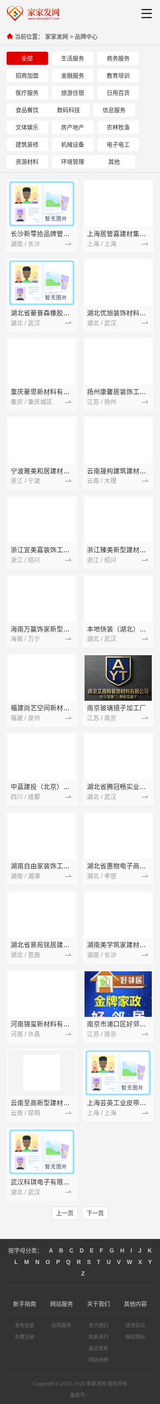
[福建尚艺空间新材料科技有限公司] (41, 678)
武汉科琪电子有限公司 (43, 1182)
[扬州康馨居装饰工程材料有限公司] (118, 362)
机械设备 (72, 144)
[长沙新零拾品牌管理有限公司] (41, 203)
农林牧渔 (118, 127)
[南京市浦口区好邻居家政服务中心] (118, 994)
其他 (114, 161)
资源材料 (27, 161)
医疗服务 (27, 92)
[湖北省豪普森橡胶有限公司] (41, 282)
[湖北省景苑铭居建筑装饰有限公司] (41, 915)
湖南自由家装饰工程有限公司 (53, 866)
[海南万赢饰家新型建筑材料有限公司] (41, 599)
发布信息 (24, 1325)
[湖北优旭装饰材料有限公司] (118, 283)
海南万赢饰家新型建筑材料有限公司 (63, 629)
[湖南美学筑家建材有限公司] (118, 915)
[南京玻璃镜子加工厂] (118, 678)
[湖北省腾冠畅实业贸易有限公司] (118, 757)
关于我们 (98, 1325)
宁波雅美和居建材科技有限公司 (57, 471)
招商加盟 (27, 75)
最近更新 (98, 1348)
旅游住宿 (72, 92)
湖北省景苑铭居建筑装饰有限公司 (60, 944)
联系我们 (98, 1337)
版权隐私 (135, 1337)
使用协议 (135, 1325)
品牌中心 (86, 36)
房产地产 (72, 127)
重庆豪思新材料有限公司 (47, 391)
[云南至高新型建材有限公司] (41, 1073)
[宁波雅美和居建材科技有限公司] (41, 441)
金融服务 (72, 75)
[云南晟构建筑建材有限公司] (118, 441)
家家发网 (56, 36)
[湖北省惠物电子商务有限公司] (118, 836)
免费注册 (24, 1337)
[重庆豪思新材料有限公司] (41, 362)
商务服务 (118, 58)
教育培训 (118, 75)
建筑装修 (27, 144)
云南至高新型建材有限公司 (50, 1102)
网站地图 (98, 1360)
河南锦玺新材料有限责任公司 (53, 1024)
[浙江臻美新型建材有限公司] (118, 520)
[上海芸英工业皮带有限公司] (118, 1072)
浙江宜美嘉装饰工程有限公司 (53, 549)
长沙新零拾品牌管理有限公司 (53, 233)
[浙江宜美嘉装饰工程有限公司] (41, 520)
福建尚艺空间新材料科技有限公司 (60, 707)
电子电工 (118, 144)
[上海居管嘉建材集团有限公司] (118, 204)
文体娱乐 (27, 127)
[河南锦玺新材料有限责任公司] (41, 994)
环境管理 (72, 161)
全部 (27, 58)
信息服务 (114, 110)
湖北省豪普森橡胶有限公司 (50, 313)
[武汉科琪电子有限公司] (41, 1152)
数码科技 (68, 110)
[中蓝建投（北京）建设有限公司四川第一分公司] (41, 757)
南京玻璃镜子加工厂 (116, 707)
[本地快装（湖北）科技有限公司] (118, 599)
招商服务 (61, 1325)
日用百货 (118, 92)
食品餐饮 (27, 110)
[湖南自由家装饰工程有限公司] (41, 836)
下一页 (95, 1213)
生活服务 (72, 58)
